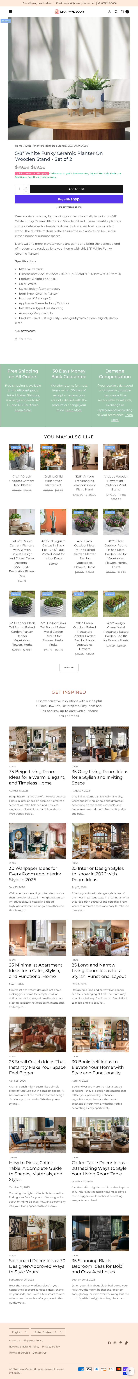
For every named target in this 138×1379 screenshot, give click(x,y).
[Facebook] (109, 1343)
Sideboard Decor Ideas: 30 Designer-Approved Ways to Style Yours (37, 1266)
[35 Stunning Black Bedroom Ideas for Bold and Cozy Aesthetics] (100, 1233)
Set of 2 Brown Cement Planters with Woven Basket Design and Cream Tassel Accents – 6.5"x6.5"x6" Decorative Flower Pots (22, 558)
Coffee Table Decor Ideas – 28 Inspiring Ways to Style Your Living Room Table (100, 1168)
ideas (12, 766)
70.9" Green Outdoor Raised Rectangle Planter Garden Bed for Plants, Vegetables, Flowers (84, 636)
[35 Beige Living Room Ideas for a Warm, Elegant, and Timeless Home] (37, 744)
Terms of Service (19, 1352)
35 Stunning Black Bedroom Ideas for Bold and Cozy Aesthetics (97, 1266)
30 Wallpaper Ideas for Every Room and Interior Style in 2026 (35, 874)
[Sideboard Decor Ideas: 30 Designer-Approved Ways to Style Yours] (37, 1233)
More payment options (69, 206)
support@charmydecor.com (79, 3)
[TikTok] (126, 1343)
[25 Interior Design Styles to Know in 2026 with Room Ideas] (100, 841)
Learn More (23, 410)
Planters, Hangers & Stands (50, 145)
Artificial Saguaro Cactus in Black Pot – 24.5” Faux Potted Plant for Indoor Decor (53, 549)
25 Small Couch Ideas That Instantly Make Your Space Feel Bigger (37, 1067)
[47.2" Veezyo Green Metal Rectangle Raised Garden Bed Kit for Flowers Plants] (116, 604)
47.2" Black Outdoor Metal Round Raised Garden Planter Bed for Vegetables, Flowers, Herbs (85, 554)
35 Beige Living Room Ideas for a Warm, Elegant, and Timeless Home (37, 777)
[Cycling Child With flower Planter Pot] (53, 457)
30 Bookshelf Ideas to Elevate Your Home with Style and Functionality (98, 1067)
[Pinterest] (120, 1343)
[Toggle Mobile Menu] (13, 12)
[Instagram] (115, 1343)
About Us (15, 1340)
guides (13, 1157)
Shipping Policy (33, 1340)
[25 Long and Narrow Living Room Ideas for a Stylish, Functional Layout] (100, 938)
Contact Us (40, 1352)
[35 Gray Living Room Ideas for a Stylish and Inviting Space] (100, 744)
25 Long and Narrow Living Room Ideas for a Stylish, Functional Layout (99, 970)
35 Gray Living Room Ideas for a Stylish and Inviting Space (100, 777)
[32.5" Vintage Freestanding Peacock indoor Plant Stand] (85, 457)
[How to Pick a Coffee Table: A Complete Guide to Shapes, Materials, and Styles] (37, 1135)
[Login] (109, 12)
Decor (28, 145)
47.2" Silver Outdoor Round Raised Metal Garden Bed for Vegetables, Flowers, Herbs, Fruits (116, 554)
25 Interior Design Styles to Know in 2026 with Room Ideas (98, 874)
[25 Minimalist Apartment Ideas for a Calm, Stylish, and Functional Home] (37, 938)
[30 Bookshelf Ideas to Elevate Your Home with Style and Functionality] (100, 1034)
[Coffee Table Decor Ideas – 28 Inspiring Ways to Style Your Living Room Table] (100, 1135)
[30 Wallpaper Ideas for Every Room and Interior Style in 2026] (37, 841)
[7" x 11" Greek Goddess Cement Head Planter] (22, 457)
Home (18, 145)
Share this (25, 339)
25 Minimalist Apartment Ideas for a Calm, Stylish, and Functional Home (35, 970)
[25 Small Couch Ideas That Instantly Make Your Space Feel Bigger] (37, 1034)
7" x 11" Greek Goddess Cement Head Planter (21, 481)
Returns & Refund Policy (24, 1346)
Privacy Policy (51, 1346)
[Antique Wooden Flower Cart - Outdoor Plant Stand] (116, 457)
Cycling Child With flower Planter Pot (53, 481)
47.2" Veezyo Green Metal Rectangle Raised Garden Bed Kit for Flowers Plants (116, 631)
